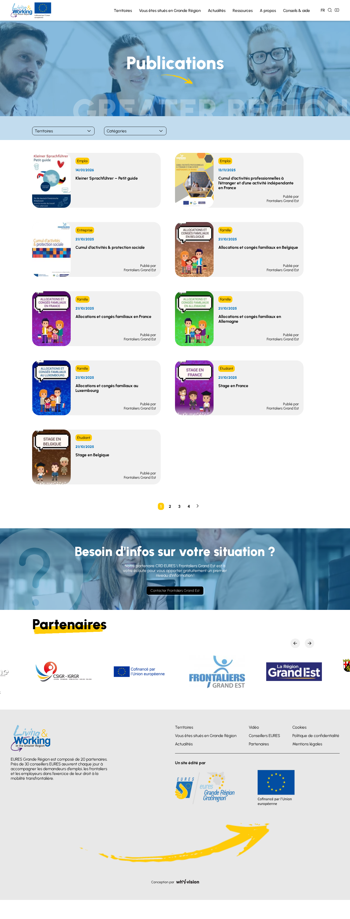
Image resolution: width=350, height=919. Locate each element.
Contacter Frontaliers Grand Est (175, 590)
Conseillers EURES (264, 735)
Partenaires (259, 744)
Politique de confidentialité (315, 735)
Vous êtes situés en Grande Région (170, 10)
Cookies (299, 727)
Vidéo (254, 727)
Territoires (123, 10)
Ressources (243, 10)
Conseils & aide (296, 10)
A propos (268, 10)
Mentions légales (307, 744)
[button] (295, 643)
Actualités (216, 10)
